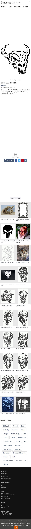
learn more (26, 525)
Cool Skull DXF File (20, 305)
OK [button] (16, 527)
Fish (24, 434)
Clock (23, 430)
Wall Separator (8, 461)
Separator (6, 453)
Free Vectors (4, 477)
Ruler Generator (6, 498)
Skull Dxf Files (15, 198)
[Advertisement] (15, 24)
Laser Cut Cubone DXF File (7, 219)
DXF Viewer (4, 496)
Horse (18, 441)
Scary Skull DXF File (20, 284)
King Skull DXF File (20, 349)
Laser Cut (3, 6)
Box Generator (5, 493)
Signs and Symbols (19, 453)
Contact (3, 487)
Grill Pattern (22, 438)
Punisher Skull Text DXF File (22, 262)
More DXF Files (21, 461)
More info (12, 87)
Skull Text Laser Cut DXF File (7, 413)
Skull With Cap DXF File (6, 305)
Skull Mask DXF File (20, 413)
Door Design (15, 434)
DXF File (3, 85)
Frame (5, 438)
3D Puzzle (25, 6)
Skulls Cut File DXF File (6, 327)
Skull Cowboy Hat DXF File (7, 262)
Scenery (18, 449)
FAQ (2, 486)
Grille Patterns (7, 441)
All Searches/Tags (6, 478)
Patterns (18, 445)
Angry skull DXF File (20, 392)
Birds (23, 426)
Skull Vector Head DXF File (7, 392)
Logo (25, 441)
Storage (5, 457)
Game (13, 438)
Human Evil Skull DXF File (22, 370)
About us (3, 484)
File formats (17, 6)
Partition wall (7, 445)
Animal (15, 426)
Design (5, 434)
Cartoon (15, 430)
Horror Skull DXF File (6, 349)
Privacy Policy (5, 506)
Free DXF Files (5, 475)
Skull (15, 154)
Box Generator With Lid (7, 495)
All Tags (5, 464)
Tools (10, 6)
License (3, 504)
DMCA (3, 507)
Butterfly (6, 430)
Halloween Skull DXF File (22, 327)
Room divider (7, 449)
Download (10, 160)
